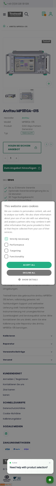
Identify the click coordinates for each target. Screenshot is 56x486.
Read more (18, 232)
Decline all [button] (29, 272)
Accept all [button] (29, 265)
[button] (28, 279)
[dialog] (28, 243)
